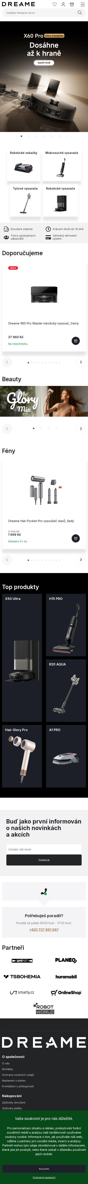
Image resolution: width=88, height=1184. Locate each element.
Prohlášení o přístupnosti (18, 1086)
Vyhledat (80, 12)
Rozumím (44, 1168)
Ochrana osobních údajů (18, 1074)
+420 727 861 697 (44, 930)
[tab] (21, 136)
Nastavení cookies (14, 1080)
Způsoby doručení (13, 1102)
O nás (6, 1063)
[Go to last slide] (11, 81)
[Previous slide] (7, 362)
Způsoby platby (12, 1108)
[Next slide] (77, 81)
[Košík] (72, 4)
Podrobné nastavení (44, 1177)
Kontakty (7, 1069)
